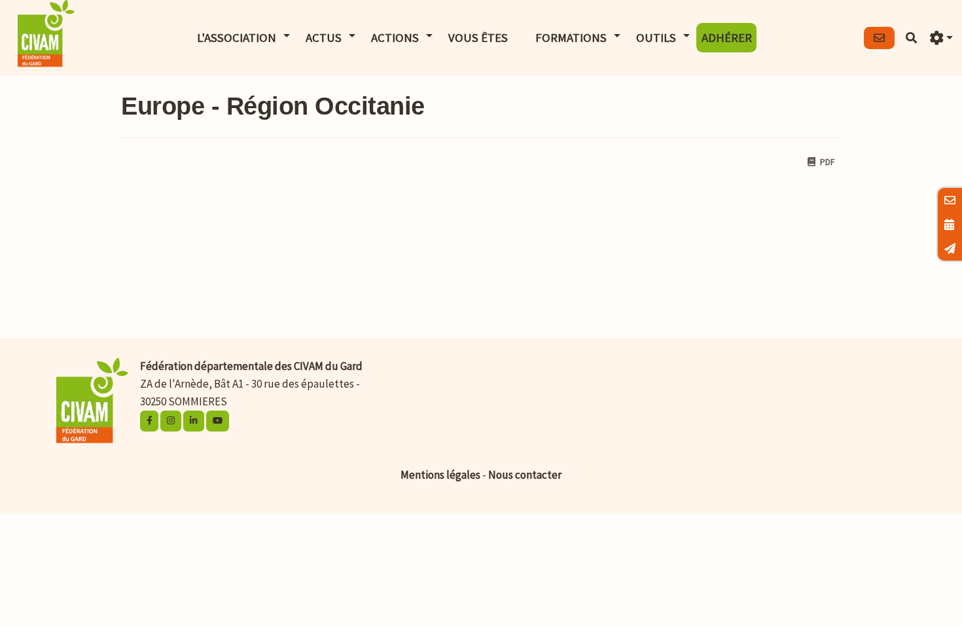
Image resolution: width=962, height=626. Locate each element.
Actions (395, 37)
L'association (236, 37)
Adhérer (727, 37)
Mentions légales (440, 475)
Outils (656, 37)
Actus (324, 37)
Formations (571, 37)
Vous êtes (478, 37)
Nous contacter (524, 475)
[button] (941, 38)
